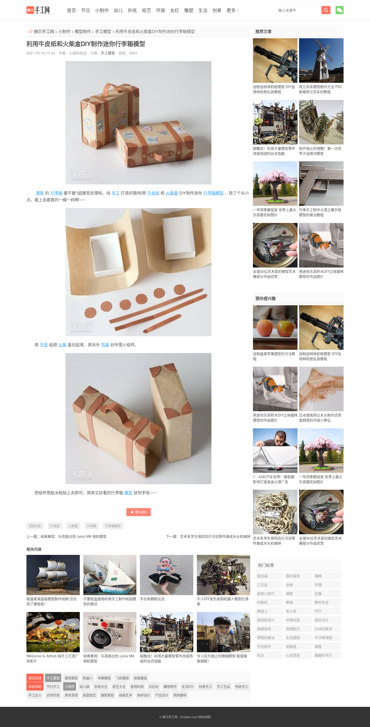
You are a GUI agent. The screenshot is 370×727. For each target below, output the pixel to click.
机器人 (88, 677)
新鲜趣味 (180, 695)
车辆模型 (104, 677)
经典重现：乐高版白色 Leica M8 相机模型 (73, 536)
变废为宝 (35, 526)
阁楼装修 (264, 628)
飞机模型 (122, 677)
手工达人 (35, 695)
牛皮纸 (153, 193)
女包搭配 (293, 637)
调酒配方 (293, 628)
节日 (85, 10)
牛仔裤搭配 (323, 637)
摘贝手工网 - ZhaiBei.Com (180, 717)
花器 (318, 593)
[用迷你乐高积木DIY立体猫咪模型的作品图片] (321, 245)
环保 (160, 10)
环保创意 (293, 619)
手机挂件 (264, 646)
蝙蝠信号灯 (323, 655)
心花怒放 (293, 655)
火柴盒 (172, 193)
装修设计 (143, 695)
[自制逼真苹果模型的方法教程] (275, 327)
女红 (174, 10)
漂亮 (40, 193)
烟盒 (318, 646)
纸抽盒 (291, 646)
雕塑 (188, 10)
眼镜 (289, 602)
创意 (216, 10)
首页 (71, 10)
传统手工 (241, 686)
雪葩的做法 (266, 637)
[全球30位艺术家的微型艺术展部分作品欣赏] (275, 245)
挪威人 (262, 611)
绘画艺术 (125, 695)
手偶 (318, 584)
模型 (128, 492)
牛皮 (44, 345)
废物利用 (137, 686)
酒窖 (289, 593)
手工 (116, 193)
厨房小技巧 (266, 593)
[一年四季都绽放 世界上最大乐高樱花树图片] (275, 183)
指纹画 (262, 575)
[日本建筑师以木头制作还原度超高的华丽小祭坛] (321, 389)
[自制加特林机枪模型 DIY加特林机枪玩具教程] (275, 60)
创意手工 (205, 686)
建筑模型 (71, 677)
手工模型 (103, 31)
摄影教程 (107, 695)
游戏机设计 (266, 619)
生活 (202, 10)
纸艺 (146, 10)
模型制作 (83, 31)
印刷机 (262, 602)
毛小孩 (291, 611)
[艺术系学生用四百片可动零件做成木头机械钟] (275, 512)
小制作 (102, 10)
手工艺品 (223, 686)
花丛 (260, 655)
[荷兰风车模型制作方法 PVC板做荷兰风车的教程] (321, 60)
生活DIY (188, 686)
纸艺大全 (119, 686)
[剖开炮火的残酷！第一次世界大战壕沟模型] (321, 122)
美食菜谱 (71, 695)
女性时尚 (53, 695)
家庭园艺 (89, 695)
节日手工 (53, 686)
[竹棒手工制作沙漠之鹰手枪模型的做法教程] (321, 183)
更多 (231, 10)
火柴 (62, 345)
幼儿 (118, 10)
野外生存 (322, 602)
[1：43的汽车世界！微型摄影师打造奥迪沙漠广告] (275, 450)
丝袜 (289, 584)
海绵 (318, 575)
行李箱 (56, 193)
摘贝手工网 (44, 31)
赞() (141, 511)
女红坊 (154, 686)
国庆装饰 (293, 575)
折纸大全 (100, 686)
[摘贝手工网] (37, 10)
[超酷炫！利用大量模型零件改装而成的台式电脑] (275, 122)
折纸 (132, 10)
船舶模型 (140, 677)
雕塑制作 (170, 686)
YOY (318, 611)
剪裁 (105, 345)
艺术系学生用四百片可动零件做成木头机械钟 (215, 536)
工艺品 (262, 584)
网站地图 (205, 717)
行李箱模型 (213, 193)
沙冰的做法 (323, 628)
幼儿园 (84, 686)
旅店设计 (322, 619)
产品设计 (161, 695)
